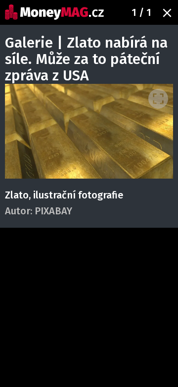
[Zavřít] (167, 13)
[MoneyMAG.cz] (54, 12)
